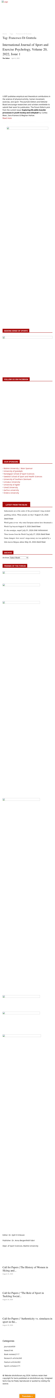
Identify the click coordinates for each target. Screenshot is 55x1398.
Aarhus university (11, 490)
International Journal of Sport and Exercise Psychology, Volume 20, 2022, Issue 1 (25, 49)
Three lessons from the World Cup (16, 534)
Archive (6, 557)
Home (5, 34)
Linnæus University (12, 482)
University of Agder (12, 484)
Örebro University (11, 493)
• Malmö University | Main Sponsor (18, 468)
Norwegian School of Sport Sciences (19, 474)
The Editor (6, 58)
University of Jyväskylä (13, 471)
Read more (7, 118)
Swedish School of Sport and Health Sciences (23, 476)
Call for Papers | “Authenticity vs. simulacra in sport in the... (27, 1320)
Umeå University (11, 487)
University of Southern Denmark (17, 479)
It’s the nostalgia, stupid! (13, 530)
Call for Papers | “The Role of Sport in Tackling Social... (23, 1294)
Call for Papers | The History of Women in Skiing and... (25, 1268)
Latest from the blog (16, 505)
